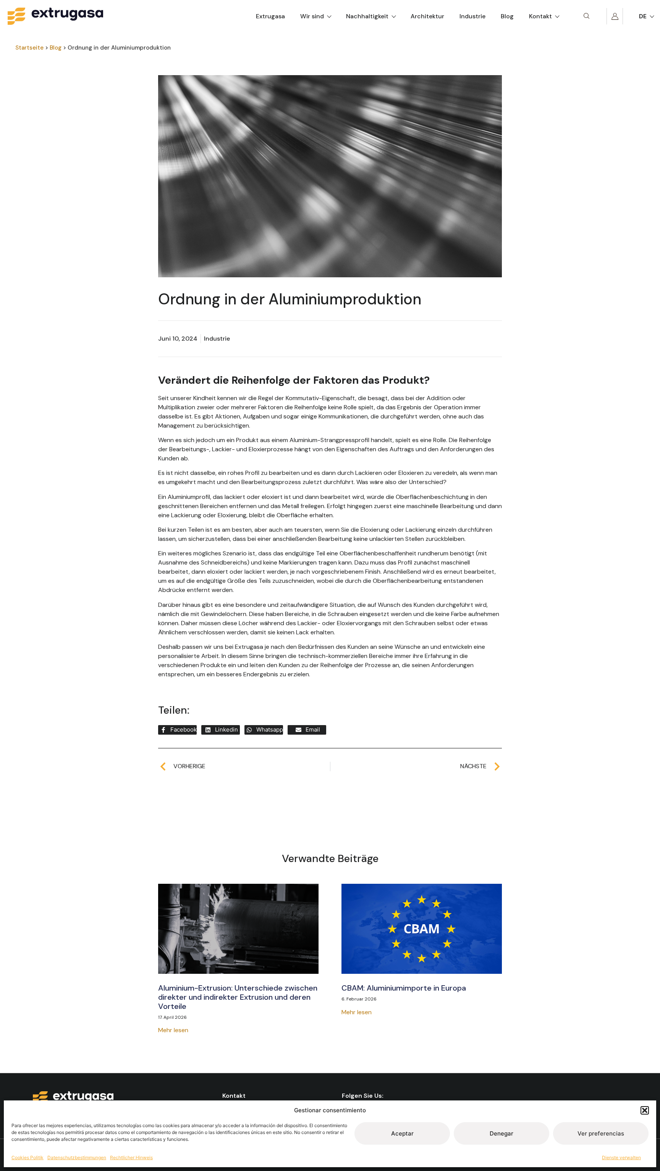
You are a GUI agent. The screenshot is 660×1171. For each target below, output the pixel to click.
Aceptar (402, 1133)
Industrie (472, 16)
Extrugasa (270, 16)
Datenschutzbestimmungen (76, 1157)
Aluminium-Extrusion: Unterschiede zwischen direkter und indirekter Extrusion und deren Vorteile (237, 997)
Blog (507, 16)
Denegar (501, 1133)
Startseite (29, 47)
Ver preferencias (601, 1133)
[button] (645, 1110)
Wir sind (312, 16)
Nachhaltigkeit (367, 16)
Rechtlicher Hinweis (131, 1157)
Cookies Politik (27, 1157)
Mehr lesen (173, 1030)
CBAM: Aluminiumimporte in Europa (403, 988)
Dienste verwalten (621, 1157)
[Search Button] (586, 16)
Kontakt (540, 16)
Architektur (427, 16)
